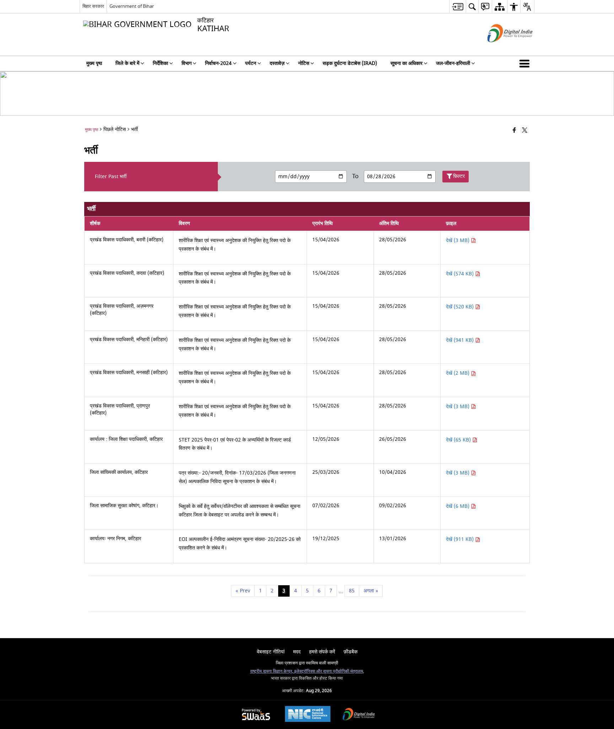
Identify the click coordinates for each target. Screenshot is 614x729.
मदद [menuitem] (297, 652)
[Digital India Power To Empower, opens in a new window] (359, 715)
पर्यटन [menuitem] (250, 63)
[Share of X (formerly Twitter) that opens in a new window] (524, 131)
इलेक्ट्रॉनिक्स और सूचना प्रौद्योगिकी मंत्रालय (328, 671)
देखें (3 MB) (458, 240)
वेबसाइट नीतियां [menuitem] (271, 652)
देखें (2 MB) (458, 373)
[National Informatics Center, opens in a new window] (308, 715)
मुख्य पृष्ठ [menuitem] (94, 63)
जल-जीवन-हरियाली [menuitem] (453, 63)
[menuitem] (457, 6)
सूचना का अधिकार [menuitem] (406, 63)
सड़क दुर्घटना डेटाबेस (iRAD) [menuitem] (350, 63)
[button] (525, 63)
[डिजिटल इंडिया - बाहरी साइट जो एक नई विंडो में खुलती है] (501, 48)
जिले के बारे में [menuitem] (127, 63)
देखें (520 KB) (460, 307)
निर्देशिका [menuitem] (160, 63)
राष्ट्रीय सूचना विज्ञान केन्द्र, (271, 671)
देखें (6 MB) (458, 506)
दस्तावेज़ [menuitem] (277, 63)
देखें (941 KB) (460, 340)
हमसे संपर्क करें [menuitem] (322, 652)
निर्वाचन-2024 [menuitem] (218, 63)
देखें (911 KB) (460, 539)
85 (352, 590)
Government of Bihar (131, 6)
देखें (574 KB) (460, 274)
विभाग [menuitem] (187, 63)
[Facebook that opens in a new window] (514, 131)
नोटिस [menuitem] (303, 63)
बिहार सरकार (93, 6)
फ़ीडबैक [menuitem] (350, 652)
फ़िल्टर (459, 176)
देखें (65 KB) (459, 440)
